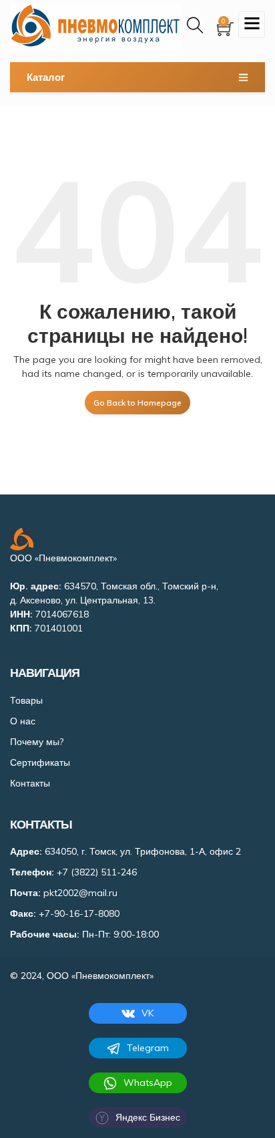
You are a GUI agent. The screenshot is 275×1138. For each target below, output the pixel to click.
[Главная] (95, 26)
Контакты (30, 783)
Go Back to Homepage (137, 403)
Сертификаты (40, 762)
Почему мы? (36, 742)
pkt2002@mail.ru (80, 893)
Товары (26, 700)
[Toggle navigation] (251, 24)
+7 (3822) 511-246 (97, 872)
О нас (22, 721)
